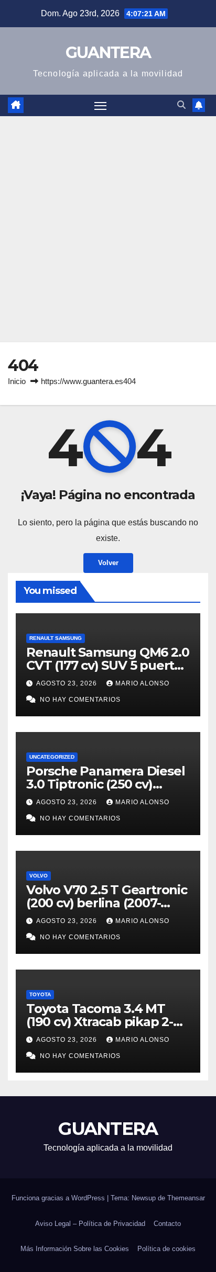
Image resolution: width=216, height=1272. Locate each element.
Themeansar (186, 1198)
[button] (181, 104)
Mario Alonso (142, 683)
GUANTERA (108, 52)
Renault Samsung (55, 638)
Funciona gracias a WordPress (59, 1198)
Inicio (17, 381)
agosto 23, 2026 (67, 683)
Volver (108, 563)
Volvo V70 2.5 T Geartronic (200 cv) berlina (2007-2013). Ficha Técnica (106, 903)
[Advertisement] (108, 229)
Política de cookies (166, 1249)
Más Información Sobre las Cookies (74, 1249)
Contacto (167, 1224)
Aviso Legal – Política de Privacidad (90, 1224)
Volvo (38, 876)
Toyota (40, 994)
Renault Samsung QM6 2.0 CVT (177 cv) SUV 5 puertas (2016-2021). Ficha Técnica (107, 665)
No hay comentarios (80, 699)
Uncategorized (51, 757)
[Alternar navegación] (100, 105)
